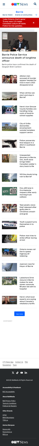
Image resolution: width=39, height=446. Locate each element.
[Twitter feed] (13, 372)
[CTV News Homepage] (19, 4)
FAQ (26, 362)
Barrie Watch (8, 15)
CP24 (4, 415)
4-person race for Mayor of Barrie (27, 265)
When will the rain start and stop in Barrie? (27, 95)
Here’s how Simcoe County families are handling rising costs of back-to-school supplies (28, 111)
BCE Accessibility (9, 392)
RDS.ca (5, 434)
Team (15, 365)
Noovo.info (6, 429)
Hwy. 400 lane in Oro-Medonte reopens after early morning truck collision (28, 192)
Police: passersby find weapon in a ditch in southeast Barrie (27, 143)
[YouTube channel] (21, 372)
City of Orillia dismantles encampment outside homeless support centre (27, 128)
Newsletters (7, 365)
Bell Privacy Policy (9, 401)
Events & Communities (23, 15)
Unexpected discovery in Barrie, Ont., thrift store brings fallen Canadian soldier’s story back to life (28, 160)
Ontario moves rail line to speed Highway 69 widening (28, 252)
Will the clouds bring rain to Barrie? (28, 175)
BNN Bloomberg (8, 417)
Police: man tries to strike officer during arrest (28, 238)
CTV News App (8, 362)
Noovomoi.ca (7, 432)
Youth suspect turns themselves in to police (28, 224)
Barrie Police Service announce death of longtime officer (19, 57)
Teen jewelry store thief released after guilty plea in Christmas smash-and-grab (28, 209)
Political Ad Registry (10, 406)
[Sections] (4, 4)
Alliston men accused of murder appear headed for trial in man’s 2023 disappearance (28, 80)
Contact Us (19, 362)
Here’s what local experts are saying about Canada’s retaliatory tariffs (28, 300)
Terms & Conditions (9, 403)
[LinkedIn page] (26, 372)
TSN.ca (5, 420)
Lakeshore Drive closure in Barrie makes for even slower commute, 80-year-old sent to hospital (28, 283)
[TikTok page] (17, 372)
